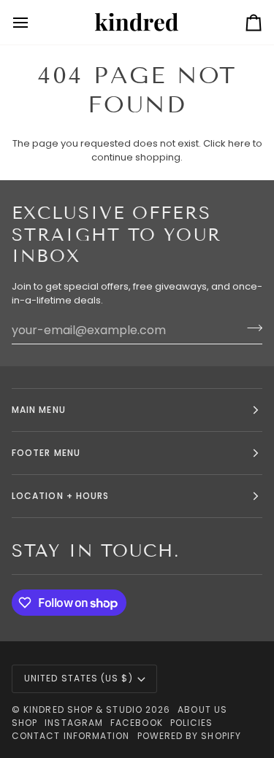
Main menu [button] (39, 409)
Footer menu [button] (46, 452)
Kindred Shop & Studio (82, 709)
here (239, 143)
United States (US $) (78, 678)
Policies (191, 722)
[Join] (250, 328)
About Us (202, 709)
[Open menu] (34, 22)
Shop (24, 722)
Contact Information (71, 736)
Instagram (74, 722)
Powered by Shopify (189, 736)
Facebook (136, 722)
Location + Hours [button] (60, 496)
